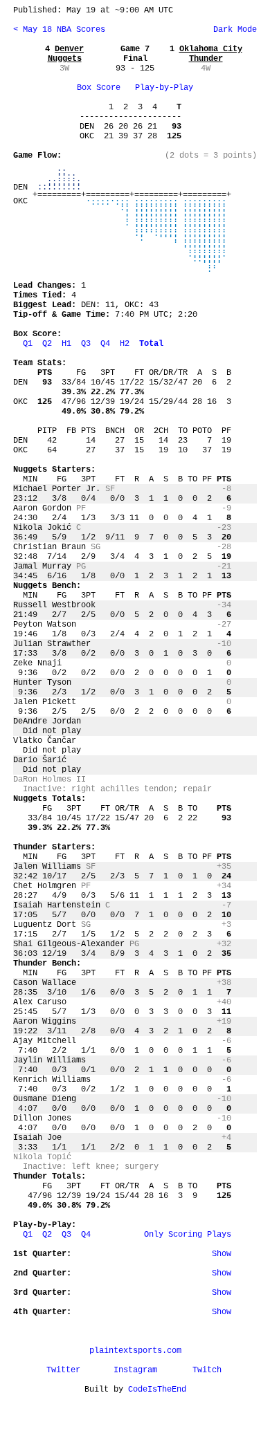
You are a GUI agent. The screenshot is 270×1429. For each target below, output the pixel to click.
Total (151, 344)
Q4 (105, 344)
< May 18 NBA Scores (59, 30)
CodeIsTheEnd (157, 1389)
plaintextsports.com (135, 1351)
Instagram (135, 1370)
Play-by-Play (164, 88)
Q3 (86, 344)
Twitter (63, 1370)
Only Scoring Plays (187, 1234)
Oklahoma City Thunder (210, 54)
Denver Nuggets (66, 54)
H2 (124, 344)
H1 (66, 344)
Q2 (47, 344)
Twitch (207, 1370)
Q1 (28, 344)
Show (221, 1254)
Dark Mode (232, 30)
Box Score (98, 88)
